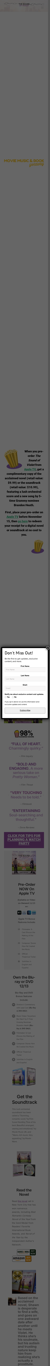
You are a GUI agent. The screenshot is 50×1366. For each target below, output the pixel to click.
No (15, 697)
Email (25, 685)
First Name (25, 666)
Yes (8, 697)
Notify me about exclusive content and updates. (24, 694)
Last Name (25, 675)
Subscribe (25, 710)
